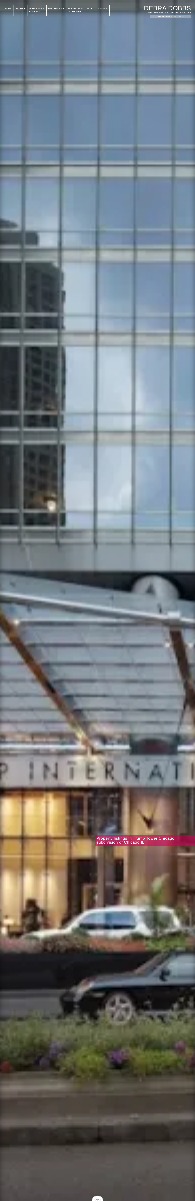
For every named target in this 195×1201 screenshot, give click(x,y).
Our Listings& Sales (36, 10)
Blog (90, 9)
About (19, 9)
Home (8, 9)
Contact (102, 9)
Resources (55, 9)
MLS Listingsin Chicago (75, 10)
